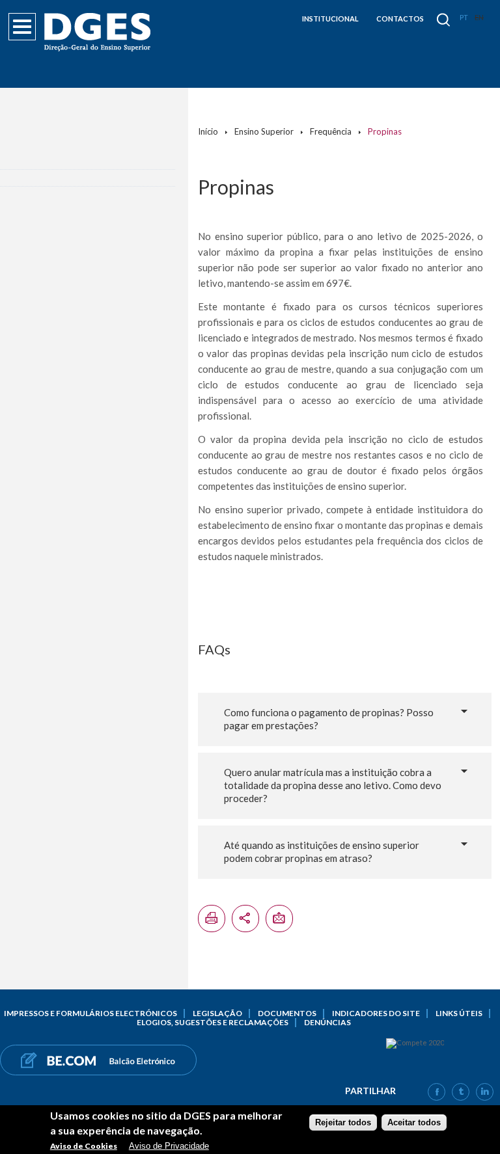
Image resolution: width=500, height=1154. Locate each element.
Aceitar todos (414, 1122)
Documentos (287, 1013)
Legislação (217, 1013)
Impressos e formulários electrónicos (90, 1013)
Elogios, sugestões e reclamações (212, 1022)
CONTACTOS (400, 18)
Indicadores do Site (376, 1013)
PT (464, 17)
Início (208, 131)
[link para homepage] (99, 32)
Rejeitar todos (343, 1122)
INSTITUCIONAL (330, 18)
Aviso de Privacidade (169, 1146)
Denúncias (327, 1022)
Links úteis (459, 1013)
